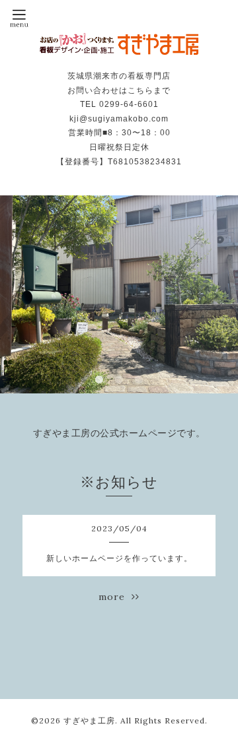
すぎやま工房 (89, 720)
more (115, 597)
